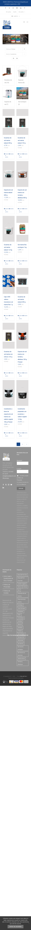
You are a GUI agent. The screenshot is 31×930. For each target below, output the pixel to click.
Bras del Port (23, 676)
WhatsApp (6, 478)
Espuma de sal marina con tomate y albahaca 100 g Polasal (22, 357)
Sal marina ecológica (20, 648)
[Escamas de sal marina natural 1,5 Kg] (9, 229)
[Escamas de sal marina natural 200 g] (22, 281)
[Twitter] (6, 484)
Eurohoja (20, 605)
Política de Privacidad (7, 586)
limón (19, 614)
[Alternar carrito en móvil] (24, 22)
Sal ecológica (21, 634)
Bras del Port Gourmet (21, 579)
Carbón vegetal (22, 584)
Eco (19, 590)
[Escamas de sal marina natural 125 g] (22, 122)
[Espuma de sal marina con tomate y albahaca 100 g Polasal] (22, 336)
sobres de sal (21, 658)
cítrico (19, 587)
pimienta (20, 627)
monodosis (21, 618)
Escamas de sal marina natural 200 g (21, 299)
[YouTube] (11, 484)
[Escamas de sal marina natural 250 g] (9, 122)
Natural (20, 624)
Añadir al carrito (6, 155)
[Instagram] (8, 484)
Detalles (11, 154)
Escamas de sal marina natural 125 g (21, 140)
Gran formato (21, 608)
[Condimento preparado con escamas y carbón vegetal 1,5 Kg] (22, 393)
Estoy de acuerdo (15, 926)
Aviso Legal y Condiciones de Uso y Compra (8, 578)
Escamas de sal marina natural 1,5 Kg (8, 247)
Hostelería (20, 611)
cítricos (25, 587)
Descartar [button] (24, 4)
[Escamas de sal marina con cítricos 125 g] (9, 336)
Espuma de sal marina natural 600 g (8, 192)
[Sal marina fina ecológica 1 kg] (22, 229)
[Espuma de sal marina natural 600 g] (9, 174)
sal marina (20, 643)
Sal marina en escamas (21, 654)
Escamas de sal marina (22, 595)
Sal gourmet (21, 637)
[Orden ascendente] (24, 49)
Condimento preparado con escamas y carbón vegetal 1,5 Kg (22, 414)
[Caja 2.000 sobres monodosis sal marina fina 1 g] (9, 281)
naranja (20, 621)
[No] (29, 923)
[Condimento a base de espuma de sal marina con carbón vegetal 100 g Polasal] (9, 393)
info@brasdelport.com (9, 476)
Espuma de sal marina (21, 601)
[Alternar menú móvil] (27, 22)
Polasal (20, 631)
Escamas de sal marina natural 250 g (8, 140)
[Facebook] (3, 484)
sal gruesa (20, 640)
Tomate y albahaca (20, 663)
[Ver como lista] (17, 58)
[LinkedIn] (3, 487)
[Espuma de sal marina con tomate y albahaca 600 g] (22, 174)
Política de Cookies (7, 592)
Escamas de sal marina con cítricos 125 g (8, 354)
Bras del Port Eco (22, 575)
